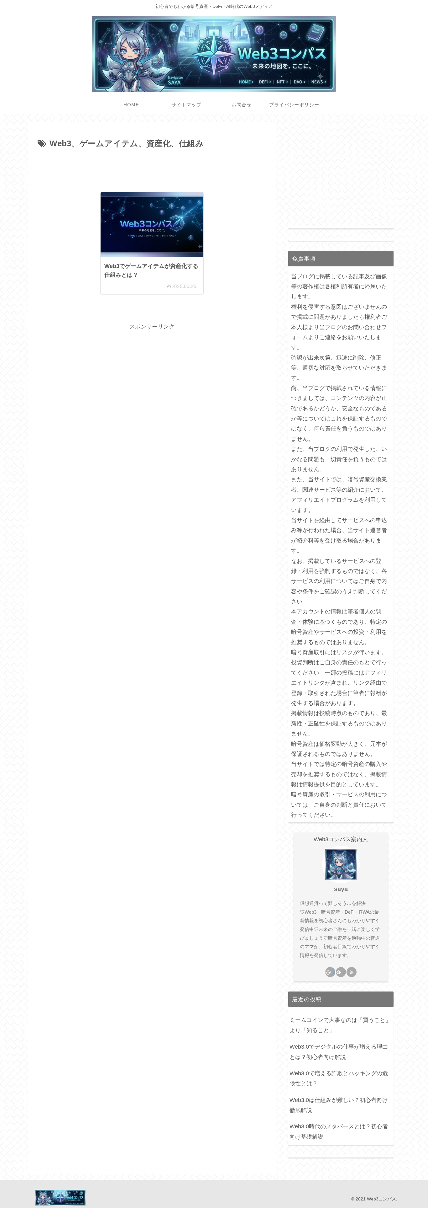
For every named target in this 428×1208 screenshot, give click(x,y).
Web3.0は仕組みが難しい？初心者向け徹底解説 (339, 1105)
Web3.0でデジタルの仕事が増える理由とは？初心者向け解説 (339, 1052)
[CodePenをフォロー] (330, 972)
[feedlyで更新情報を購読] (341, 972)
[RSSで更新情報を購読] (352, 972)
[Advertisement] (152, 168)
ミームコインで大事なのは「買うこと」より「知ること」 (340, 1025)
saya (341, 888)
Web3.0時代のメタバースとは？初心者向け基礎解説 (339, 1131)
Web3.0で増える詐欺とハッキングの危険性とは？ (339, 1078)
